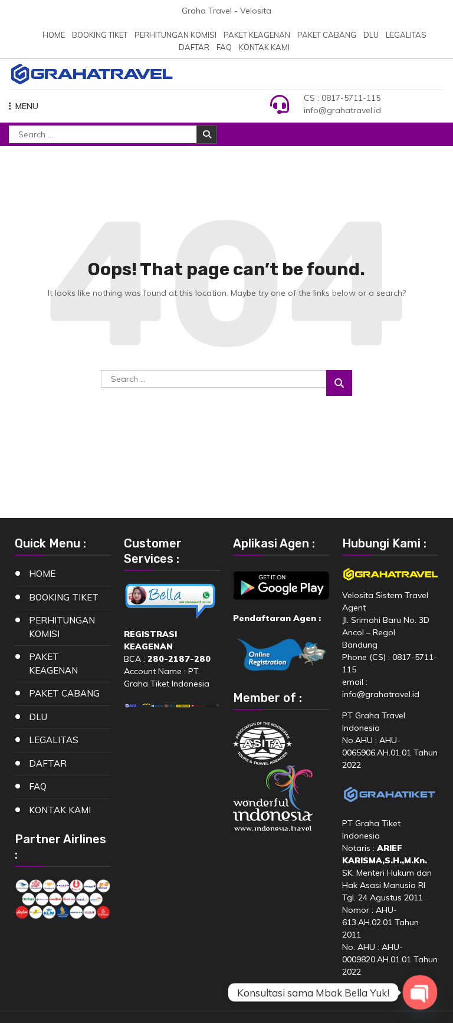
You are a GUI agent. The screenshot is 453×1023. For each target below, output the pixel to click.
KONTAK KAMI (264, 47)
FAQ (224, 47)
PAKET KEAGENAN (257, 34)
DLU (371, 34)
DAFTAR (194, 47)
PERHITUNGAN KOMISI (175, 34)
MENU (26, 106)
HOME (53, 34)
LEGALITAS (406, 34)
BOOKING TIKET (99, 34)
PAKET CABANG (326, 34)
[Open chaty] (419, 992)
